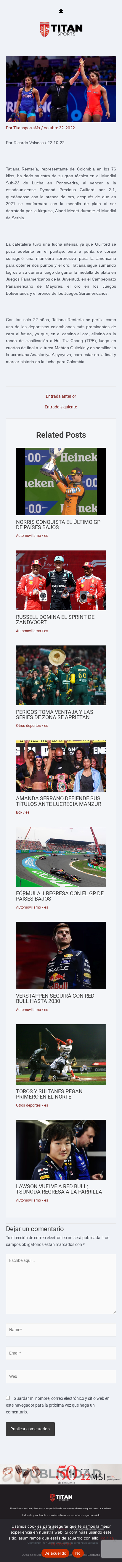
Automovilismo (28, 535)
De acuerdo (55, 1553)
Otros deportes (28, 725)
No (78, 1553)
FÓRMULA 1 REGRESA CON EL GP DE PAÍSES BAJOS (60, 896)
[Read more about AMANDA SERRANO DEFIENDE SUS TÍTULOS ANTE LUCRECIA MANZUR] (61, 766)
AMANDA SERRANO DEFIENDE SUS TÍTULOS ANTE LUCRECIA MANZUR (58, 801)
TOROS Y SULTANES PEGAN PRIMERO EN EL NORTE (49, 1094)
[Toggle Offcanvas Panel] (61, 11)
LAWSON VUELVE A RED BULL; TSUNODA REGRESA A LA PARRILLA (59, 1189)
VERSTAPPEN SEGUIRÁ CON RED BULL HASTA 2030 (55, 998)
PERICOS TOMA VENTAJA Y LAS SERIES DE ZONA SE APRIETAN (54, 714)
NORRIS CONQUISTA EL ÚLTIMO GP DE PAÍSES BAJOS (58, 524)
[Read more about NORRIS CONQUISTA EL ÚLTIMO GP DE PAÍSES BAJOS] (61, 481)
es (46, 535)
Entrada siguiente (61, 407)
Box (19, 812)
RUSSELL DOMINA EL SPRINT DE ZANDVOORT (55, 619)
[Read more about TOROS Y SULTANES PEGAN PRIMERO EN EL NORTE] (61, 1054)
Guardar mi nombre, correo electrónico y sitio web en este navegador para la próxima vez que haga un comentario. (58, 1405)
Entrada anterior (61, 396)
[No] (115, 1540)
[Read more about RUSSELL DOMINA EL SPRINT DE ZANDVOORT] (61, 580)
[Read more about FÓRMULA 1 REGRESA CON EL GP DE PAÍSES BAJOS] (61, 857)
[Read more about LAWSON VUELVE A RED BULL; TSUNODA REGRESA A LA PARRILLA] (61, 1150)
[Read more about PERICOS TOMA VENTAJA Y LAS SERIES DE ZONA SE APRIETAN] (61, 675)
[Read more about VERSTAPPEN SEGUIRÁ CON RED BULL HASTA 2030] (61, 955)
